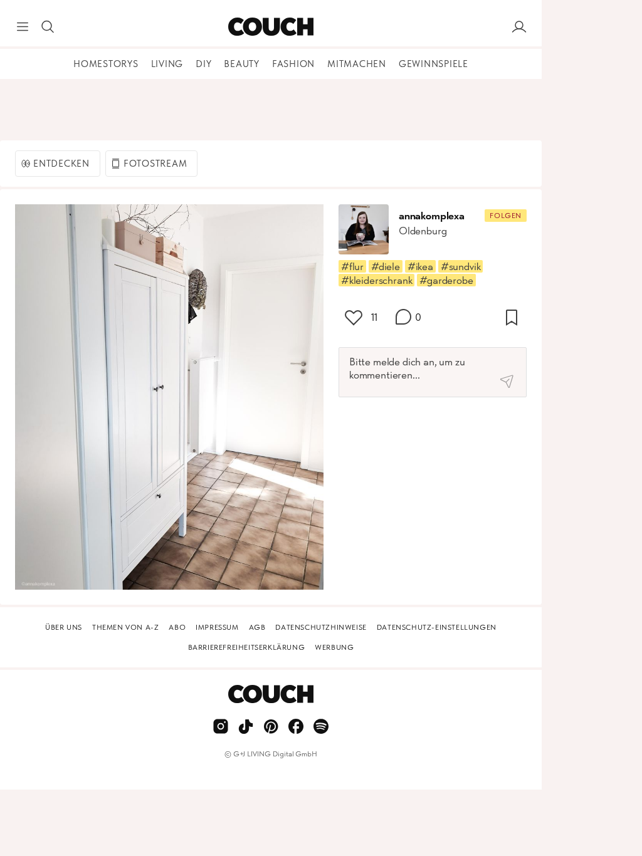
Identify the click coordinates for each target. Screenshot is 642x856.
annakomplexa (432, 215)
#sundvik (461, 266)
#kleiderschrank (376, 280)
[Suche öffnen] (47, 26)
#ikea (420, 266)
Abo (177, 627)
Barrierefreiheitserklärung (246, 647)
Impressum (217, 627)
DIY (203, 64)
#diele (385, 266)
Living (167, 64)
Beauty (242, 64)
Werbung (334, 647)
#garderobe (446, 280)
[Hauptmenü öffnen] (22, 26)
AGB (257, 627)
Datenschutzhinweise (320, 627)
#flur (352, 266)
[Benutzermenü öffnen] (519, 26)
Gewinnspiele (433, 64)
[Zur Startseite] (270, 27)
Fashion (293, 64)
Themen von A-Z (125, 627)
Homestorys (106, 64)
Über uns (63, 627)
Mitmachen (356, 64)
